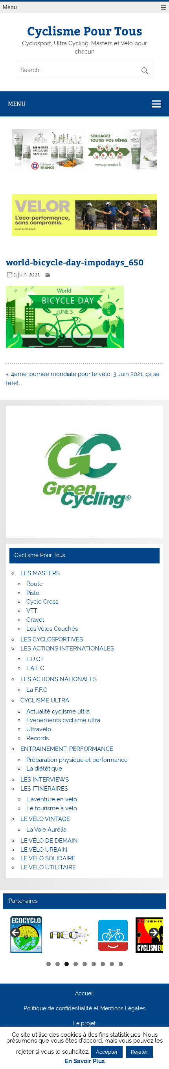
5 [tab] (85, 964)
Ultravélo (38, 729)
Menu (10, 7)
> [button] (153, 933)
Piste (32, 593)
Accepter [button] (107, 1052)
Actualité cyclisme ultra (58, 711)
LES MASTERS (40, 573)
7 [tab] (103, 964)
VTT (31, 610)
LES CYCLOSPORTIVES (51, 639)
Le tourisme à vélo (51, 808)
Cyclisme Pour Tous (84, 30)
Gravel (35, 619)
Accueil (84, 994)
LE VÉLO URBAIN (44, 849)
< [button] (16, 933)
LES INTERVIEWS (44, 779)
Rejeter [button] (139, 1052)
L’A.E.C (35, 668)
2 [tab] (57, 964)
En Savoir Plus (85, 1061)
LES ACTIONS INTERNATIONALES (67, 648)
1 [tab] (48, 964)
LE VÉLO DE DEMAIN (49, 840)
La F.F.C (36, 689)
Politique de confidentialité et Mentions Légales (84, 1009)
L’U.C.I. (35, 659)
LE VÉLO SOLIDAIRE (47, 858)
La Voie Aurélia (46, 829)
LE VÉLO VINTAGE (45, 819)
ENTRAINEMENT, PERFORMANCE (66, 748)
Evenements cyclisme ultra (63, 720)
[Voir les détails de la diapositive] (26, 935)
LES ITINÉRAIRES (44, 788)
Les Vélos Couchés (52, 628)
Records (37, 738)
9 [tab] (121, 964)
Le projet (84, 1023)
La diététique (44, 768)
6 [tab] (94, 964)
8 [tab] (112, 964)
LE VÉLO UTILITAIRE (48, 867)
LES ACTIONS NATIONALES (58, 679)
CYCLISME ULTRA (44, 700)
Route (34, 583)
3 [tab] (66, 964)
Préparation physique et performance (77, 759)
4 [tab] (75, 964)
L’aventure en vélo (51, 799)
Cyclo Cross (42, 601)
